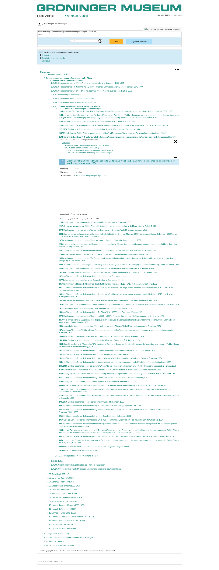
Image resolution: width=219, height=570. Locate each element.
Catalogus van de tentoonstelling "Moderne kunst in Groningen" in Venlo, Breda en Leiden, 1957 (100, 240)
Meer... (40, 35)
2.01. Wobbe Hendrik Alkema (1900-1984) (82, 148)
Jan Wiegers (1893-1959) (60, 524)
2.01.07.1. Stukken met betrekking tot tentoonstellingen (90, 153)
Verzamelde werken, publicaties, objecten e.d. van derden (78, 465)
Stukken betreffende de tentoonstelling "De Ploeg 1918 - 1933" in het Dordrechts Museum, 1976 (101, 312)
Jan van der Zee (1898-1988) (62, 529)
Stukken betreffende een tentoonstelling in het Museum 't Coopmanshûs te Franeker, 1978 (99, 340)
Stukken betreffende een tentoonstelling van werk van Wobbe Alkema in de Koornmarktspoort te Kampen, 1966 (108, 272)
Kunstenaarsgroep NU (54, 541)
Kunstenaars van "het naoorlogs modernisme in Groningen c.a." (70, 538)
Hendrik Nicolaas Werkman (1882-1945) (66, 521)
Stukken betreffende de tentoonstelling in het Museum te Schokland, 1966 (92, 276)
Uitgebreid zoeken (138, 42)
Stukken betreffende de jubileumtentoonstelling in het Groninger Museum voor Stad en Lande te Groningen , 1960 (108, 250)
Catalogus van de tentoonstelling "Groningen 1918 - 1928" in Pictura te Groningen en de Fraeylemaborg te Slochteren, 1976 (111, 316)
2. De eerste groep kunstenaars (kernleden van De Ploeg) (86, 145)
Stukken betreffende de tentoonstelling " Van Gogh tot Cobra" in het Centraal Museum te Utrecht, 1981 (103, 378)
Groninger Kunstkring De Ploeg (57, 74)
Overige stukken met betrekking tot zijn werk (77, 456)
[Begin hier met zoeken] (39, 24)
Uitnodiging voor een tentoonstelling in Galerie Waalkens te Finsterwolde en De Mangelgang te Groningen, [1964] (106, 268)
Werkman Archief (76, 15)
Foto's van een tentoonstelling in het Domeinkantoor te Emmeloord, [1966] (91, 280)
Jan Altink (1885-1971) (59, 474)
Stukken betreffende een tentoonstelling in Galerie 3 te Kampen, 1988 (91, 402)
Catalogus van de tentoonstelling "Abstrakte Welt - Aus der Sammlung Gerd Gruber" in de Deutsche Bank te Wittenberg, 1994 (111, 420)
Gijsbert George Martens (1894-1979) (65, 497)
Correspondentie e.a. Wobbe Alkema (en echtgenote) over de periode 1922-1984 (87, 83)
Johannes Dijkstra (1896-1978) (62, 478)
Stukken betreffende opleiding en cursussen (72, 99)
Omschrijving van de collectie (53, 58)
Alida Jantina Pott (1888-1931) (62, 501)
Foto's (57, 461)
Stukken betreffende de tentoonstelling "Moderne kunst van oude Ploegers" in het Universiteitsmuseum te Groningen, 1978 (110, 326)
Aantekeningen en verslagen (66, 95)
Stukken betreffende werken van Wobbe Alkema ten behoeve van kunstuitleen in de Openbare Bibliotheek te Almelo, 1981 (110, 370)
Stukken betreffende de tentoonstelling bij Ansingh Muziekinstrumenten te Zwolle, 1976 (95, 308)
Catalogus (45, 61)
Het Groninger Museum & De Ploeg (59, 545)
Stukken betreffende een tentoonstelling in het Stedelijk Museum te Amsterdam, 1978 (97, 354)
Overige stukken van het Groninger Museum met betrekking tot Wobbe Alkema (86, 469)
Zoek (43, 41)
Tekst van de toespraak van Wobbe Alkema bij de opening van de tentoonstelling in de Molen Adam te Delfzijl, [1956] (107, 226)
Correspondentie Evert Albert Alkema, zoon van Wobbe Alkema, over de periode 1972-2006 (91, 91)
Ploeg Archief (46, 15)
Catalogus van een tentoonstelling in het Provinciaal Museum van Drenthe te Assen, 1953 (97, 122)
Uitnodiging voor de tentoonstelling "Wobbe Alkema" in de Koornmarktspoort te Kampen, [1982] (99, 382)
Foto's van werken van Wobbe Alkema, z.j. (78, 450)
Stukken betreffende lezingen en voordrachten (73, 102)
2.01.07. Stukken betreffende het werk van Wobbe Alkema (89, 150)
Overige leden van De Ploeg (56, 534)
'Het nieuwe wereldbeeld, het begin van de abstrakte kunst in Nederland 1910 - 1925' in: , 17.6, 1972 (108, 284)
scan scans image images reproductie (91, 176)
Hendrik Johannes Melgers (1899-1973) (66, 505)
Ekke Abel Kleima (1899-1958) (62, 494)
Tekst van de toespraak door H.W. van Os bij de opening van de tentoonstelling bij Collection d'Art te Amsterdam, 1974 (108, 300)
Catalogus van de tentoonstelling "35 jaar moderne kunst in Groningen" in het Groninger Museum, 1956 (103, 230)
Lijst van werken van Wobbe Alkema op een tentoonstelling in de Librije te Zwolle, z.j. (95, 447)
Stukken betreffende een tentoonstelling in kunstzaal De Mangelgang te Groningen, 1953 (99, 129)
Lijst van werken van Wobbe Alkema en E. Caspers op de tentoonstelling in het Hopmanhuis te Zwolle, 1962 (104, 254)
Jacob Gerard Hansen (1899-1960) (64, 486)
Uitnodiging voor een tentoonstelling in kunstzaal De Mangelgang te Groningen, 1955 (95, 222)
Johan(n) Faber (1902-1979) (61, 482)
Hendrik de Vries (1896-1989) (62, 509)
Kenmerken (46, 55)
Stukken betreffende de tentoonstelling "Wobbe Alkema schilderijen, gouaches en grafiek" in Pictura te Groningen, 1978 (110, 358)
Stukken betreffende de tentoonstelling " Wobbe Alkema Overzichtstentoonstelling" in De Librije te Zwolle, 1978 (107, 350)
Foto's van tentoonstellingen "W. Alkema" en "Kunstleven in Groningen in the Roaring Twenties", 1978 (101, 336)
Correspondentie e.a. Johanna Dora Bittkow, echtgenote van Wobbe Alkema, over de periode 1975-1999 (97, 87)
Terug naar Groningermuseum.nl (169, 15)
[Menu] (177, 69)
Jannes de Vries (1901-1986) (62, 513)
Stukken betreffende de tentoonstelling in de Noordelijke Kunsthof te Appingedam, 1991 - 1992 (100, 406)
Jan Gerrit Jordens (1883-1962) (62, 490)
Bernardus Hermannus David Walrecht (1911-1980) (71, 517)
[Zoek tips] (100, 41)
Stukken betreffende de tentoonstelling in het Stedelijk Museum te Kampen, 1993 (95, 416)
